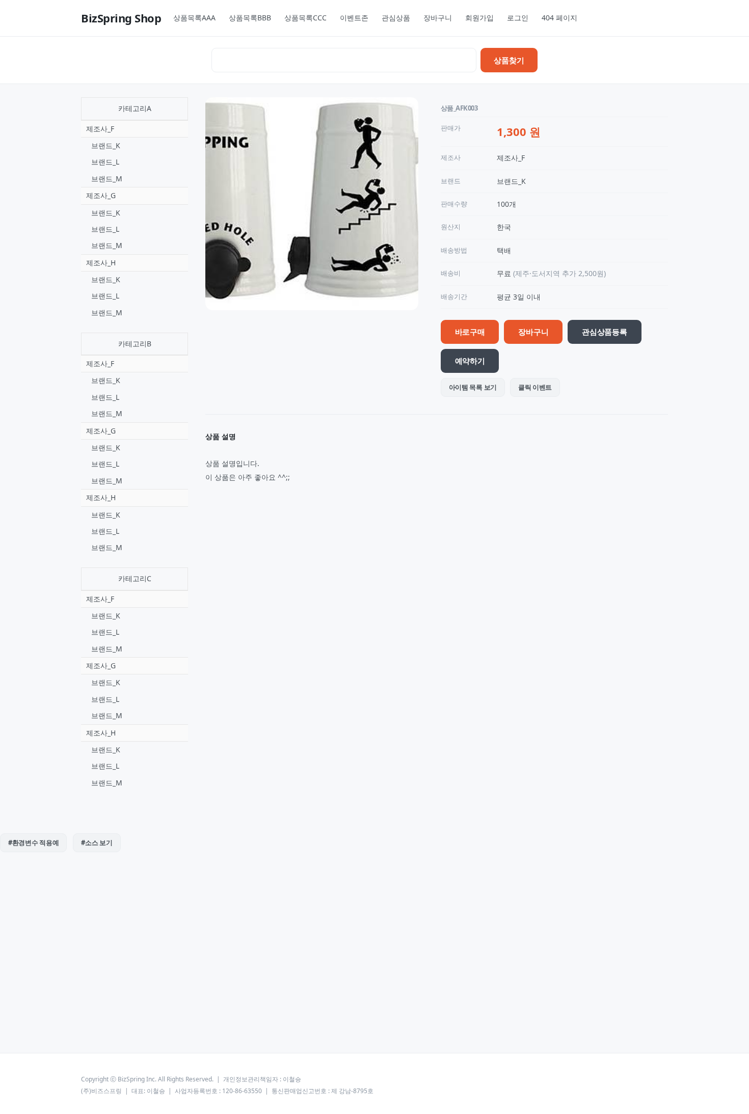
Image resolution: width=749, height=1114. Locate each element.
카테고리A (134, 108)
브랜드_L (105, 162)
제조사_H (101, 262)
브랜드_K (105, 145)
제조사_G (101, 195)
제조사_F (100, 128)
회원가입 (479, 17)
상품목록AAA (194, 17)
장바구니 (437, 17)
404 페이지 (559, 17)
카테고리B (134, 343)
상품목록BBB (250, 17)
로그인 (517, 17)
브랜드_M (106, 178)
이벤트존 (354, 17)
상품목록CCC (305, 17)
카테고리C (134, 578)
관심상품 (396, 17)
